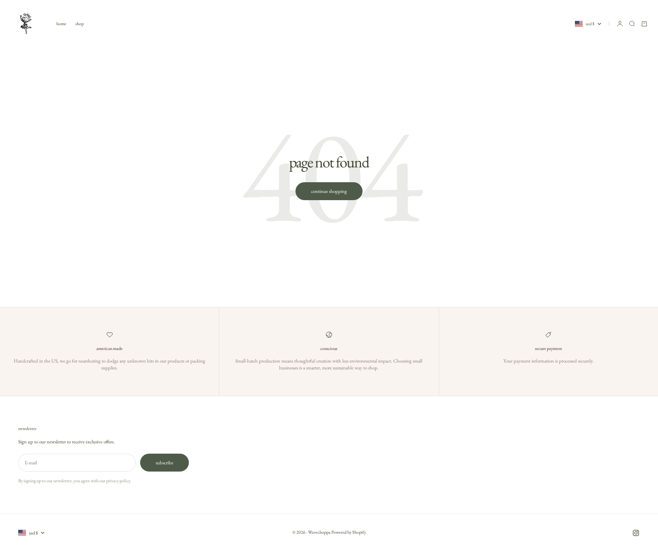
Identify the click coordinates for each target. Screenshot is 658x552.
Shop (79, 24)
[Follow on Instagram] (636, 533)
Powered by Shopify (348, 532)
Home (61, 24)
